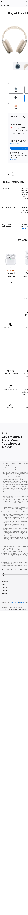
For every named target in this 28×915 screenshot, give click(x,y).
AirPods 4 (11, 273)
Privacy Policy (5, 609)
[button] (19, 2)
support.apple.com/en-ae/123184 (10, 482)
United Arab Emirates (6, 605)
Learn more (6, 451)
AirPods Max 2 (5, 5)
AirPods (7, 569)
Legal (20, 609)
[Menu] (26, 2)
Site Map (24, 609)
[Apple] (2, 569)
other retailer (23, 602)
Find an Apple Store (14, 602)
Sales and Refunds (13, 609)
